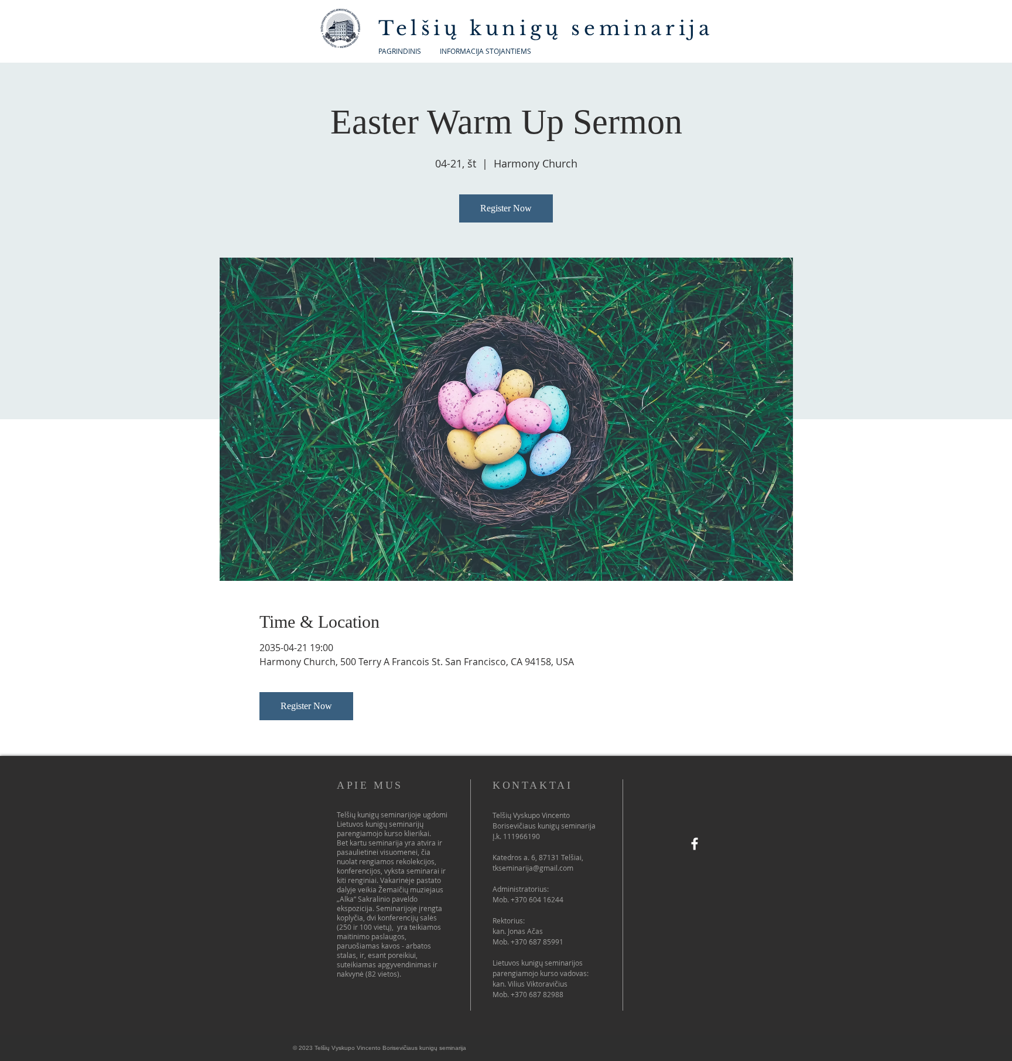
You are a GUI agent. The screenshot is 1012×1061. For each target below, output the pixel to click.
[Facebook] (694, 844)
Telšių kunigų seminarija (550, 28)
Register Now (506, 208)
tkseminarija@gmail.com (533, 867)
